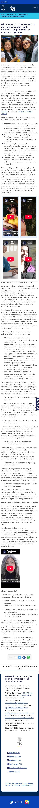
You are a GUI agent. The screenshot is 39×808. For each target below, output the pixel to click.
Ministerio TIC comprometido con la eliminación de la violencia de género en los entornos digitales (13, 16)
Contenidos (11, 14)
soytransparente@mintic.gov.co (16, 708)
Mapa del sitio (27, 785)
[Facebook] (24, 657)
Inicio (3, 14)
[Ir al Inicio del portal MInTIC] (19, 742)
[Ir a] (19, 49)
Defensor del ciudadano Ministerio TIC (19, 718)
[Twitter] (20, 657)
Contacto (16, 785)
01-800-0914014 (25, 695)
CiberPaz (4, 111)
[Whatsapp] (28, 657)
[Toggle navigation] (35, 7)
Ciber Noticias (23, 14)
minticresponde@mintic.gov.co (16, 703)
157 (22, 698)
